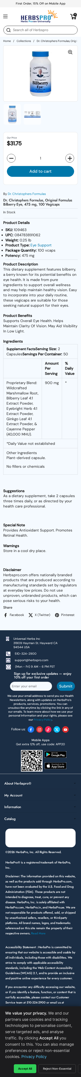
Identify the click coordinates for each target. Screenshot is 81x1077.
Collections (24, 41)
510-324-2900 (26, 654)
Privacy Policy (34, 1056)
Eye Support (41, 245)
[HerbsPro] (39, 16)
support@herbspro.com (31, 660)
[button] (73, 16)
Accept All (25, 1068)
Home (7, 41)
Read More (38, 933)
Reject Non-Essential (57, 1068)
